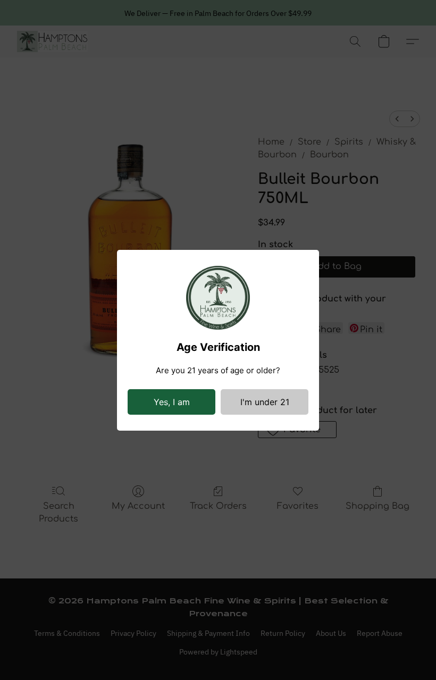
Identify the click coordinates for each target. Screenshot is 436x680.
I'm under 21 (264, 402)
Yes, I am (172, 402)
